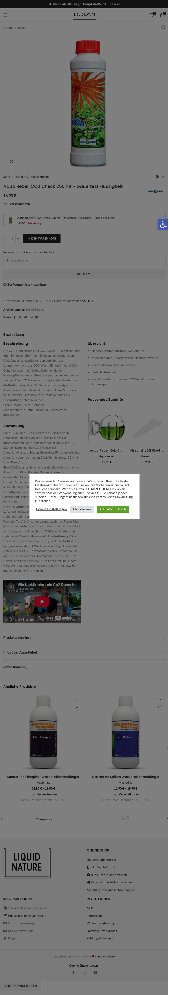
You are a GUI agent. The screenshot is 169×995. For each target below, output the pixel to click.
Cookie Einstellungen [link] (51, 509)
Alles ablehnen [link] (82, 509)
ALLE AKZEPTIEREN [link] (112, 509)
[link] (163, 224)
